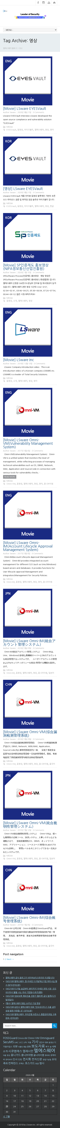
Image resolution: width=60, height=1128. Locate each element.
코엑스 (21, 1064)
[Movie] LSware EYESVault (24, 108)
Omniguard (47, 1038)
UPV (25, 1042)
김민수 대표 (43, 1042)
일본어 (51, 673)
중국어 (52, 764)
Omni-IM (10, 582)
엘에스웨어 (39, 130)
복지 (47, 1047)
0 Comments (38, 112)
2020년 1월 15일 (24, 272)
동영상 (20, 130)
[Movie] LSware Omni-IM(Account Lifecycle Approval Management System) (27, 546)
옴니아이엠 (47, 582)
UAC (16, 1042)
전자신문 (37, 1059)
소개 (15, 301)
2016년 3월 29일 (24, 648)
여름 (4, 1055)
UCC (21, 1042)
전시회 (27, 1059)
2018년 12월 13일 (25, 364)
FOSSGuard (10, 1038)
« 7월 (6, 1116)
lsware (13, 112)
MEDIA (9, 127)
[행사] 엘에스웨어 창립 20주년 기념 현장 (23, 1003)
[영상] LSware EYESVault (23, 188)
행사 (41, 1063)
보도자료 (38, 1046)
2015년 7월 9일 (24, 925)
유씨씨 (47, 1055)
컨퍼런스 (13, 1063)
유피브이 (9, 1060)
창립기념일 (47, 1060)
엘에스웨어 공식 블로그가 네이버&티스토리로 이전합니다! (30, 978)
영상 (47, 130)
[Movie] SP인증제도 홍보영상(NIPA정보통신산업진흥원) (26, 266)
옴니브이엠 (48, 484)
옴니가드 (16, 1055)
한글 (52, 206)
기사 (35, 1042)
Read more (9, 477)
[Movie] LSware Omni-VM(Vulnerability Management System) (28, 443)
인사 (15, 1059)
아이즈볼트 (28, 130)
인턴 (20, 1059)
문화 (29, 1047)
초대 (54, 1059)
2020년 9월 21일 (24, 112)
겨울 (29, 1042)
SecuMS (8, 1042)
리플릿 (20, 1047)
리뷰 (15, 1046)
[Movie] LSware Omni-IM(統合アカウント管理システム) (29, 642)
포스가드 (30, 1063)
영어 (52, 130)
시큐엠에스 (15, 1051)
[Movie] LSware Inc (18, 360)
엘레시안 (28, 1051)
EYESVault (11, 130)
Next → (10, 959)
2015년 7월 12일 (24, 830)
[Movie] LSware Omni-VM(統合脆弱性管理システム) (30, 824)
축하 (5, 1063)
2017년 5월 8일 (24, 451)
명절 (24, 1047)
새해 (54, 1047)
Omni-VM (11, 484)
